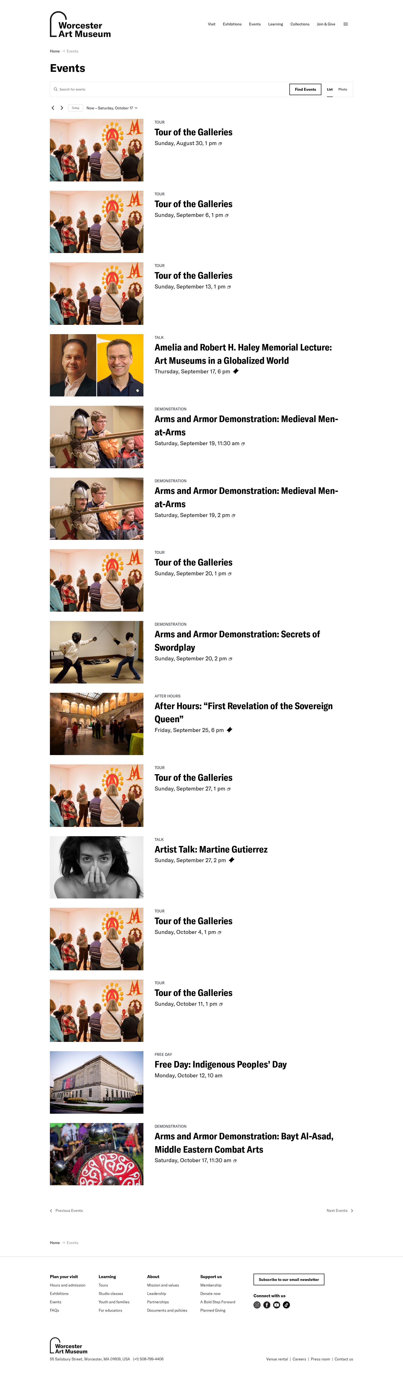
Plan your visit (64, 1276)
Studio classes (111, 1293)
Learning (107, 1276)
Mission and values (163, 1285)
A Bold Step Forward (217, 1302)
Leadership (156, 1293)
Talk (159, 337)
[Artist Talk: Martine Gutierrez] (96, 867)
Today (75, 108)
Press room (320, 1359)
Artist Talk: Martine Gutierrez (211, 849)
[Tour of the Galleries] (96, 150)
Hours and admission (67, 1285)
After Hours (168, 696)
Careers (299, 1359)
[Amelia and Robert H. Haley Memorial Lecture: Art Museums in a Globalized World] (96, 365)
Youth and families (114, 1302)
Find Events (305, 89)
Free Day (163, 1054)
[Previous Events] (53, 108)
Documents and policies (167, 1310)
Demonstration (171, 409)
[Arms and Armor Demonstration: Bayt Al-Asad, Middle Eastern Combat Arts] (96, 1154)
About (153, 1276)
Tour (160, 122)
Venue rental (277, 1359)
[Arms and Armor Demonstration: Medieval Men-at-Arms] (96, 437)
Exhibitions (59, 1293)
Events (55, 1302)
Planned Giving (213, 1310)
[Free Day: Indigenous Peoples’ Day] (96, 1082)
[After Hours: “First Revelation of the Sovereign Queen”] (96, 724)
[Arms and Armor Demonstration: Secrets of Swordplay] (96, 652)
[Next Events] (62, 108)
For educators (110, 1310)
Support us (211, 1276)
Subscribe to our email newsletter (289, 1279)
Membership (210, 1285)
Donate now (210, 1293)
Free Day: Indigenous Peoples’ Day (221, 1064)
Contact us (344, 1359)
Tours (103, 1285)
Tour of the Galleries (194, 132)
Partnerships (158, 1302)
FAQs (54, 1310)
